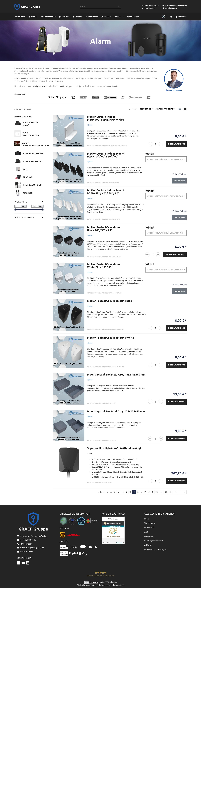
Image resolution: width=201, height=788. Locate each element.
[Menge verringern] (150, 144)
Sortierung (145, 109)
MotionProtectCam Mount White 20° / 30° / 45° (104, 265)
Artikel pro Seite (164, 109)
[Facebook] (18, 563)
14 (175, 492)
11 (161, 492)
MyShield (28, 193)
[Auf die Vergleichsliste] (81, 119)
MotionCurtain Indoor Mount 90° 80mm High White (105, 118)
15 (180, 492)
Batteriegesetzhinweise (153, 540)
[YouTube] (23, 563)
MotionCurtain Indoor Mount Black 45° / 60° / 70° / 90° (105, 155)
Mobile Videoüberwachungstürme (36, 144)
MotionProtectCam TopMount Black (110, 300)
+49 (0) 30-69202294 (40, 86)
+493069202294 (149, 8)
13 (170, 492)
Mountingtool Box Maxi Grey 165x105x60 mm (116, 374)
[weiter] (184, 492)
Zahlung (147, 545)
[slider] (15, 209)
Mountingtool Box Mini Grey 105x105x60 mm (116, 411)
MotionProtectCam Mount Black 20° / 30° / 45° (104, 228)
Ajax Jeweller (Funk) (30, 123)
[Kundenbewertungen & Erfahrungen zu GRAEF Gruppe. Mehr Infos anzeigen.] (113, 530)
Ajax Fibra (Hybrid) (33, 153)
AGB (146, 532)
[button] (179, 109)
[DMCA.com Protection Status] (91, 582)
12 (166, 492)
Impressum (148, 536)
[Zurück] (119, 492)
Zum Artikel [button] (179, 181)
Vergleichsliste (150, 523)
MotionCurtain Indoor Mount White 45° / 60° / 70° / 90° (105, 192)
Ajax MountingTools (31, 134)
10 (157, 492)
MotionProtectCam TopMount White (110, 337)
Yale (25, 169)
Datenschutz (149, 527)
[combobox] (166, 159)
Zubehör (27, 177)
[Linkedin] (27, 563)
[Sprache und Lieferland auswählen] (163, 17)
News (146, 519)
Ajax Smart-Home (32, 185)
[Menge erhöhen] (161, 144)
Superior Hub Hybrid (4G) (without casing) (114, 448)
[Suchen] (119, 6)
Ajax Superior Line (33, 161)
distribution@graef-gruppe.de (176, 5)
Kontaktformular (171, 8)
